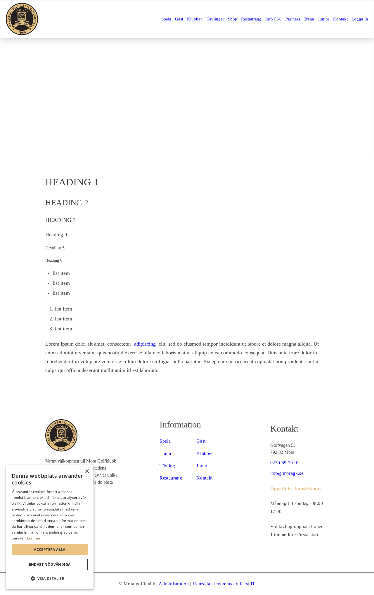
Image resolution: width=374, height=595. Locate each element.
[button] (50, 578)
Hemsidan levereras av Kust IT (224, 583)
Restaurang (171, 477)
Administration (174, 583)
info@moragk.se (287, 473)
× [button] (87, 471)
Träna (165, 453)
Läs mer (34, 538)
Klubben (205, 453)
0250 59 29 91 (284, 462)
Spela (165, 441)
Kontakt (204, 477)
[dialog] (50, 527)
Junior (202, 465)
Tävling (167, 465)
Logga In (360, 19)
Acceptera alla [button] (49, 549)
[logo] (22, 19)
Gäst (201, 441)
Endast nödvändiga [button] (50, 564)
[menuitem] (166, 19)
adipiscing (145, 344)
